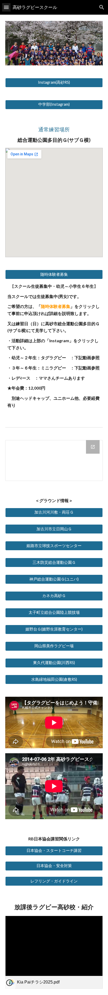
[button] (6, 7)
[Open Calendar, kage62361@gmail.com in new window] (93, 447)
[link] (54, 952)
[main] (54, 135)
